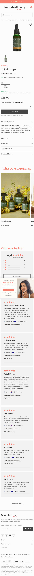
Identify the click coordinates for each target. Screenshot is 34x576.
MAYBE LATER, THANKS (8, 295)
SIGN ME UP (8, 289)
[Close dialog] (33, 279)
